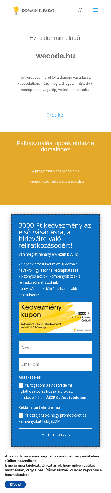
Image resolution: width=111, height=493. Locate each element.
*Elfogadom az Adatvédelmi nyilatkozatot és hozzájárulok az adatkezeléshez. (52, 391)
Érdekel (55, 114)
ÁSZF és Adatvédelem (66, 397)
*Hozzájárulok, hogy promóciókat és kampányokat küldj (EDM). (52, 418)
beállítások (47, 470)
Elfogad (15, 484)
